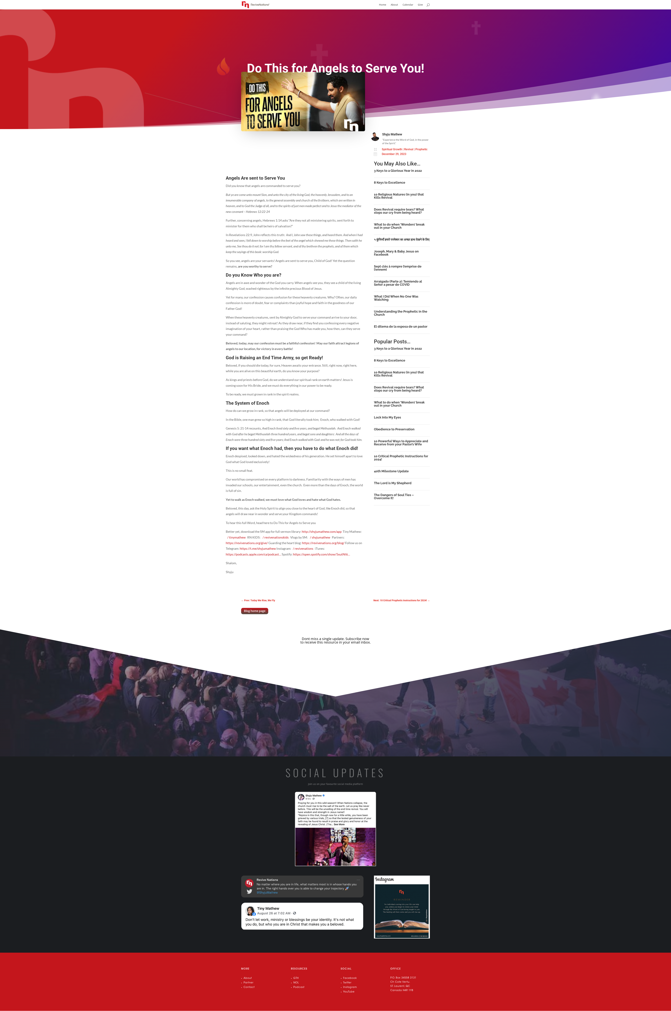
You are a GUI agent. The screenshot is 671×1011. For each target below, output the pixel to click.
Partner (249, 983)
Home (382, 4)
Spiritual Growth (392, 149)
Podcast (298, 987)
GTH (296, 978)
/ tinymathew (237, 537)
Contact (249, 987)
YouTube (349, 992)
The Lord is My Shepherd (393, 483)
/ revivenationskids (276, 537)
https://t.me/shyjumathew (258, 548)
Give (420, 4)
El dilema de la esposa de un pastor (400, 326)
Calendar (408, 4)
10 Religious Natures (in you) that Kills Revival (399, 196)
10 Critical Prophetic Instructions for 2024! (401, 457)
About (394, 4)
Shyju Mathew (392, 134)
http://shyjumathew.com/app (322, 531)
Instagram (350, 987)
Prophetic (421, 149)
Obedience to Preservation (394, 429)
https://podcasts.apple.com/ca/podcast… (253, 554)
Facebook (350, 978)
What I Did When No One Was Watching (396, 298)
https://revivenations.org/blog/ (323, 543)
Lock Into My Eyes (387, 417)
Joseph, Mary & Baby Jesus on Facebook (396, 253)
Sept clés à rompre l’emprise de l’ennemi (397, 268)
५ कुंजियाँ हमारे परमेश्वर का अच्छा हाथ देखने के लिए (402, 239)
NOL (296, 983)
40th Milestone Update (391, 471)
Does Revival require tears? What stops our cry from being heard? (399, 211)
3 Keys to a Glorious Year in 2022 (398, 170)
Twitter (347, 983)
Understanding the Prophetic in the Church (400, 313)
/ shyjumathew (320, 537)
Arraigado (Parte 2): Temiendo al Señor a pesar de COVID (398, 283)
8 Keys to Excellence (389, 182)
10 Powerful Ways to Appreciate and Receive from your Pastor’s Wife (401, 442)
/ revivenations (303, 548)
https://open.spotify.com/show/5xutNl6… (321, 554)
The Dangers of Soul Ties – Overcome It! (394, 496)
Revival (408, 149)
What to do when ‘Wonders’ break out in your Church (399, 226)
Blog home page (254, 611)
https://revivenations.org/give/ (247, 543)
